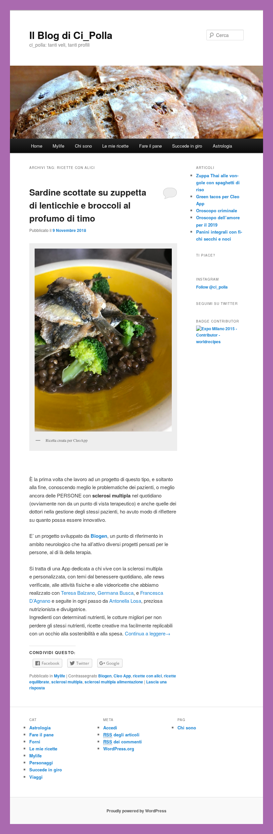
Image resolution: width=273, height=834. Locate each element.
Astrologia (222, 146)
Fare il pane (150, 146)
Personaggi (41, 762)
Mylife (58, 146)
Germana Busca (116, 592)
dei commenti (122, 741)
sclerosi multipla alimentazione (114, 682)
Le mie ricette (115, 146)
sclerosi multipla (67, 682)
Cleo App (122, 676)
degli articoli (121, 734)
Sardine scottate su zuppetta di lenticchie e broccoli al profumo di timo (87, 205)
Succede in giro (187, 146)
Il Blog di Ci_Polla (71, 35)
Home (36, 146)
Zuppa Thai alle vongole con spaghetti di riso (218, 182)
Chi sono (83, 146)
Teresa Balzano (78, 592)
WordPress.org (118, 748)
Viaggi (36, 777)
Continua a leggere (147, 633)
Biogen (105, 676)
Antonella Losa (125, 600)
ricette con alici (147, 676)
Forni (34, 741)
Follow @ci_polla (212, 287)
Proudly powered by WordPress (136, 811)
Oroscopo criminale (216, 210)
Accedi (110, 727)
